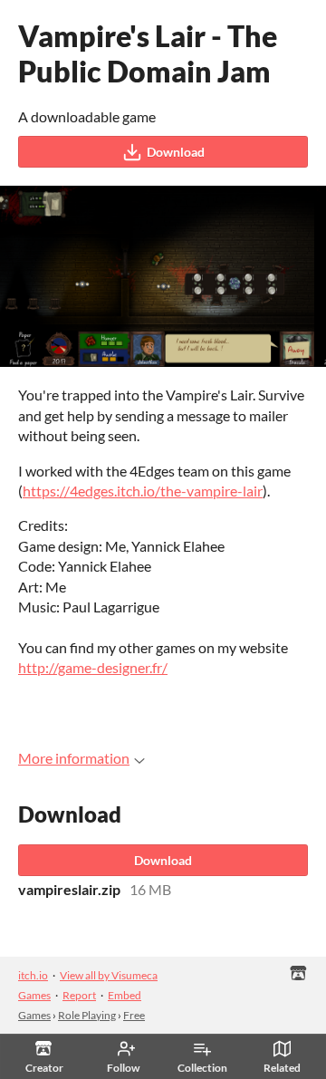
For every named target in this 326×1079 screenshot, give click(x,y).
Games (34, 1015)
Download (176, 151)
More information (73, 757)
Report (79, 995)
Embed (124, 995)
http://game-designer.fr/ (93, 667)
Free (134, 1015)
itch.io (33, 975)
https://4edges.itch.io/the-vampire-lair (143, 490)
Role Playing (87, 1015)
